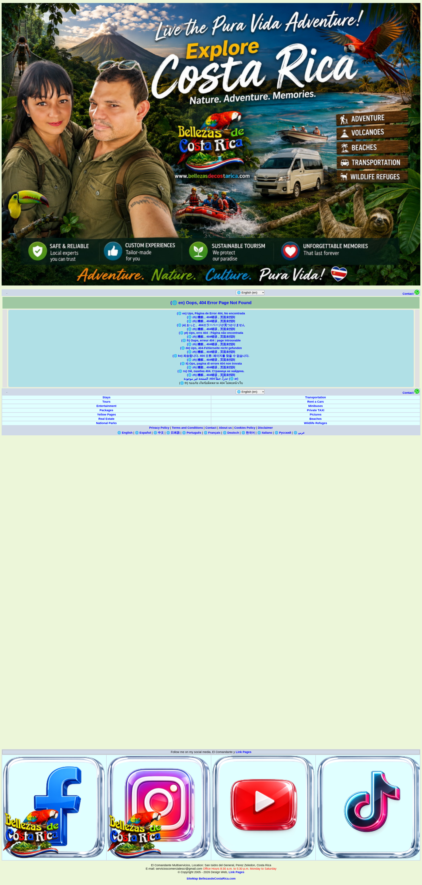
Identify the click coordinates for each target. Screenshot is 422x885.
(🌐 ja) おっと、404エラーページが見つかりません (211, 325)
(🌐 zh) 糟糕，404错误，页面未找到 (211, 317)
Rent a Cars (315, 401)
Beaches (315, 418)
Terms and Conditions (187, 427)
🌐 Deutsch (231, 432)
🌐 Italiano (264, 432)
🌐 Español (143, 432)
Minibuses (315, 406)
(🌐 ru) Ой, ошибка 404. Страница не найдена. (211, 371)
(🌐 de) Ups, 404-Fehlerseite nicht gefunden (211, 348)
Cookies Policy (244, 427)
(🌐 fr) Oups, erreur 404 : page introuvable (211, 340)
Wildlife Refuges (315, 423)
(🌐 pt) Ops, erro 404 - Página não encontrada (211, 332)
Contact (408, 293)
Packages (106, 410)
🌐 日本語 (173, 432)
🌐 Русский (283, 432)
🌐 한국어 (248, 432)
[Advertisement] (100, 484)
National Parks (106, 423)
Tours (106, 401)
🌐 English (125, 432)
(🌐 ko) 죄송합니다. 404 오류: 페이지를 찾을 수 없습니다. (211, 355)
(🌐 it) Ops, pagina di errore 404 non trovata (211, 363)
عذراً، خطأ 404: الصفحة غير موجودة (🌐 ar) (211, 378)
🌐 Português (191, 432)
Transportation (315, 397)
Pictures (315, 414)
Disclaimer (265, 427)
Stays (106, 397)
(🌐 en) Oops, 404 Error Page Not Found (211, 302)
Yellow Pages (106, 414)
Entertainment (106, 406)
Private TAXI (315, 410)
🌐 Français (212, 432)
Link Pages (243, 752)
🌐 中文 (158, 432)
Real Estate (106, 418)
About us (225, 427)
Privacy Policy (159, 427)
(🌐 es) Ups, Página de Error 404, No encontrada (211, 313)
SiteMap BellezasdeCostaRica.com (211, 878)
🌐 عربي (299, 432)
